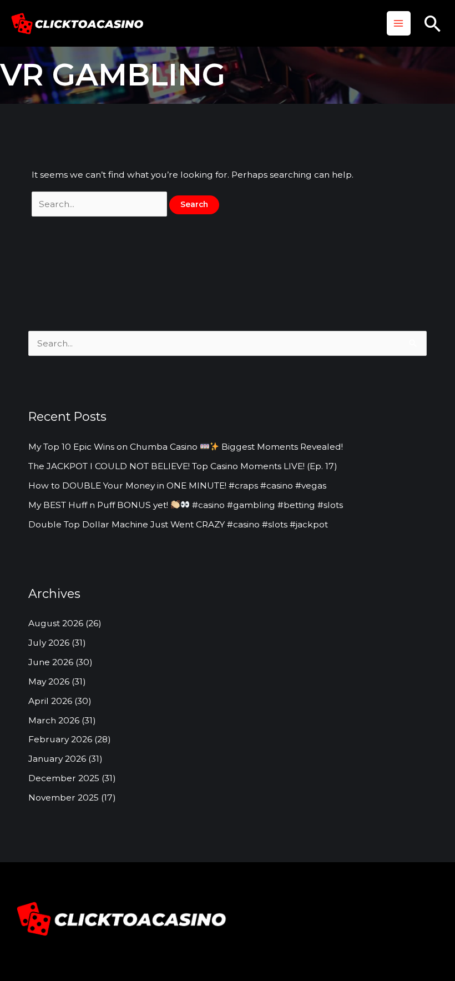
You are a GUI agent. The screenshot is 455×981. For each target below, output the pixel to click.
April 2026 (50, 701)
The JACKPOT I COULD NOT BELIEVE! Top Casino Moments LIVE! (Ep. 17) (182, 466)
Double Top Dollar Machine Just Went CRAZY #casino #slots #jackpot (178, 524)
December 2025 (63, 778)
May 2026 (48, 681)
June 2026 (50, 662)
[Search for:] (100, 204)
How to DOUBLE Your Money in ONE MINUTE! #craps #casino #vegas (177, 485)
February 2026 (60, 739)
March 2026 (53, 720)
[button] (433, 23)
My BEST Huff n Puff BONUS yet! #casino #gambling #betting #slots (185, 505)
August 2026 (55, 623)
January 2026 (57, 758)
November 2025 (63, 797)
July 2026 (48, 642)
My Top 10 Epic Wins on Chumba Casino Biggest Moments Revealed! (185, 446)
